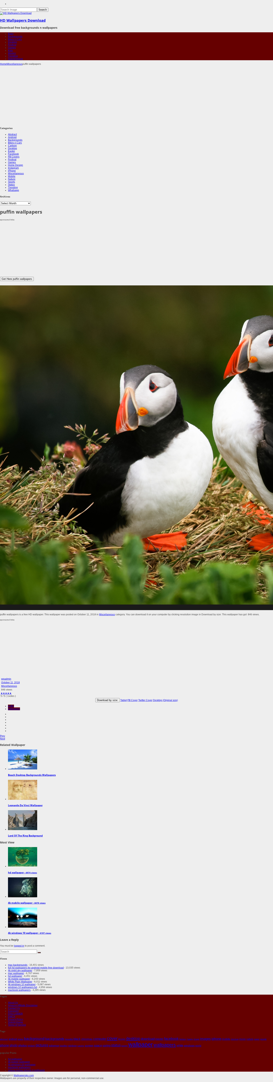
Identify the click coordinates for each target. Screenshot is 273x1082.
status (116, 1045)
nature (249, 1039)
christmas (87, 1039)
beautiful (69, 1039)
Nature (11, 179)
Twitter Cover (145, 700)
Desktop (12, 42)
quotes (63, 1045)
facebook (171, 1039)
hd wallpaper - (22, 872)
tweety (124, 1046)
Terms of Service (17, 1025)
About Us (13, 1002)
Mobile (11, 176)
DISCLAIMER (15, 1013)
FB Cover (133, 700)
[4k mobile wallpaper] (22, 896)
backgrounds (54, 1039)
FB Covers (13, 156)
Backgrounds (15, 36)
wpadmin (6, 679)
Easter (11, 151)
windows (189, 1045)
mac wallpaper (16, 973)
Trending (13, 56)
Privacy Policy (15, 1019)
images (205, 1039)
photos (22, 1045)
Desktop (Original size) (165, 700)
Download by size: (107, 700)
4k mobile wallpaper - (27, 902)
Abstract (12, 134)
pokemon (54, 1045)
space (98, 1045)
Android (12, 137)
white (179, 1045)
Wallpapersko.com (24, 1075)
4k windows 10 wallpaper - (29, 933)
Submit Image (15, 58)
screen (89, 1045)
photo (14, 1045)
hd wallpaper (15, 976)
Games (12, 47)
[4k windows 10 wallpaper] (22, 926)
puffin (11, 706)
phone (4, 1045)
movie (242, 1039)
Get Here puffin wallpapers (17, 278)
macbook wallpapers (19, 990)
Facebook (13, 154)
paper (257, 1039)
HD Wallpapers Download (23, 20)
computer (99, 1039)
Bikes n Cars (15, 39)
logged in (19, 945)
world (198, 1045)
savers (80, 1046)
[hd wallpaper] (22, 866)
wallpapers (14, 708)
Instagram (13, 168)
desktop (133, 1038)
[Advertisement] (136, 95)
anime (20, 1039)
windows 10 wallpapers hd (22, 987)
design (122, 1039)
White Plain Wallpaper (20, 981)
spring (107, 1045)
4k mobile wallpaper (19, 978)
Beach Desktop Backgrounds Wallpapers (32, 775)
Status (11, 184)
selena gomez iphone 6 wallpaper (26, 1070)
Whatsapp (13, 190)
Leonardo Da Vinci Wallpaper (25, 805)
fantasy (182, 1039)
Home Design (15, 165)
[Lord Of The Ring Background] (22, 829)
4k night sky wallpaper (20, 970)
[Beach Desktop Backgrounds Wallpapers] (22, 768)
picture (31, 1045)
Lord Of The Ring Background (25, 835)
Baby (11, 33)
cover (112, 1038)
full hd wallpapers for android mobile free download (36, 967)
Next (2, 738)
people (263, 1039)
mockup (235, 1039)
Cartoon (12, 145)
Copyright (13, 1011)
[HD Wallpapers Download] (16, 13)
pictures (42, 1045)
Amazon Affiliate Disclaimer (23, 1005)
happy (190, 1039)
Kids (10, 50)
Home (3, 64)
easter (159, 1039)
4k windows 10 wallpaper (22, 984)
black (77, 1039)
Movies (12, 53)
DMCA (11, 1016)
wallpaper (140, 1044)
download (148, 1039)
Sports (11, 181)
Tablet (123, 700)
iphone (216, 1039)
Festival (12, 44)
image (196, 1039)
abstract (4, 1039)
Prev (2, 736)
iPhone (12, 170)
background (34, 1038)
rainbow (72, 1046)
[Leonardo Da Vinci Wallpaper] (22, 799)
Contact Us (14, 1008)
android (13, 1039)
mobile (226, 1039)
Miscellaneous (14, 64)
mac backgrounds (17, 965)
